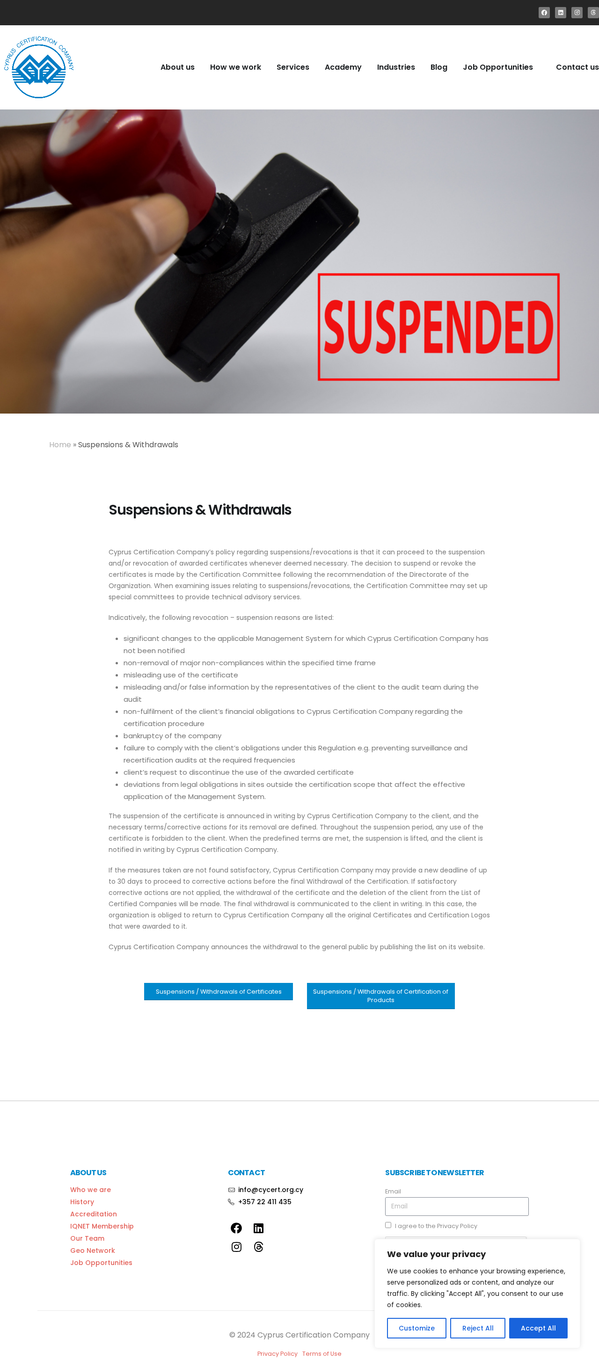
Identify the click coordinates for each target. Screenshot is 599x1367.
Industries (396, 67)
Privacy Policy (457, 1226)
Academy (343, 67)
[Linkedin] (560, 12)
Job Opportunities (498, 67)
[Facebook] (544, 12)
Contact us (577, 67)
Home (60, 444)
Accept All (538, 1328)
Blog (439, 67)
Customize (417, 1328)
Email (393, 1191)
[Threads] (593, 12)
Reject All (478, 1328)
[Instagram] (577, 12)
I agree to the (436, 1226)
